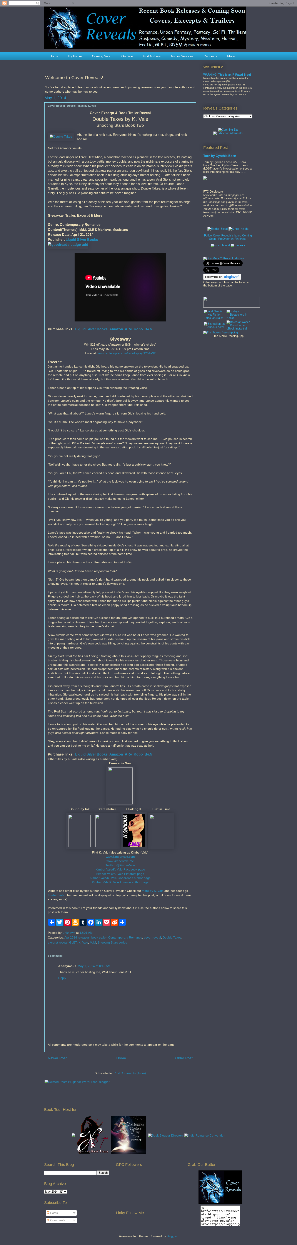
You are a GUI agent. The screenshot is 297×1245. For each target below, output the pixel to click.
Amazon (116, 329)
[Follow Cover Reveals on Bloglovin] (222, 279)
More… (232, 56)
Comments (57, 1220)
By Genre (75, 56)
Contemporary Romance (125, 937)
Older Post (184, 1058)
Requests (210, 56)
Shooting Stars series (112, 942)
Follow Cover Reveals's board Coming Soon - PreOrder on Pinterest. (228, 237)
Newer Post (57, 1058)
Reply (62, 978)
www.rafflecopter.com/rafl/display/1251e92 (127, 353)
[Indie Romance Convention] (204, 1135)
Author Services (182, 56)
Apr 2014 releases (77, 937)
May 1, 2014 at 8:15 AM (94, 966)
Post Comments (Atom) (130, 1073)
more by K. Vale (153, 890)
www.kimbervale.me (120, 861)
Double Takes (172, 937)
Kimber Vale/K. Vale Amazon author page (120, 882)
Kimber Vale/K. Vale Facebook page (120, 869)
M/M (93, 942)
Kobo (138, 329)
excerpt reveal (57, 942)
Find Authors (152, 56)
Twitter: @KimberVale (120, 865)
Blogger (172, 1236)
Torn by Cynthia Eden (219, 156)
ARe (128, 329)
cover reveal (152, 937)
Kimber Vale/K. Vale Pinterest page (120, 873)
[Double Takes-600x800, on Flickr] (61, 137)
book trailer (99, 937)
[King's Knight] (239, 228)
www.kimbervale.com (120, 856)
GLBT (73, 942)
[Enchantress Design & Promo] (128, 1153)
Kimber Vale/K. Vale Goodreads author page (120, 878)
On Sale (127, 56)
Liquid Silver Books (82, 239)
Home (54, 56)
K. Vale (83, 942)
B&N (148, 329)
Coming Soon (101, 56)
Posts (53, 1213)
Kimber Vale (56, 895)
